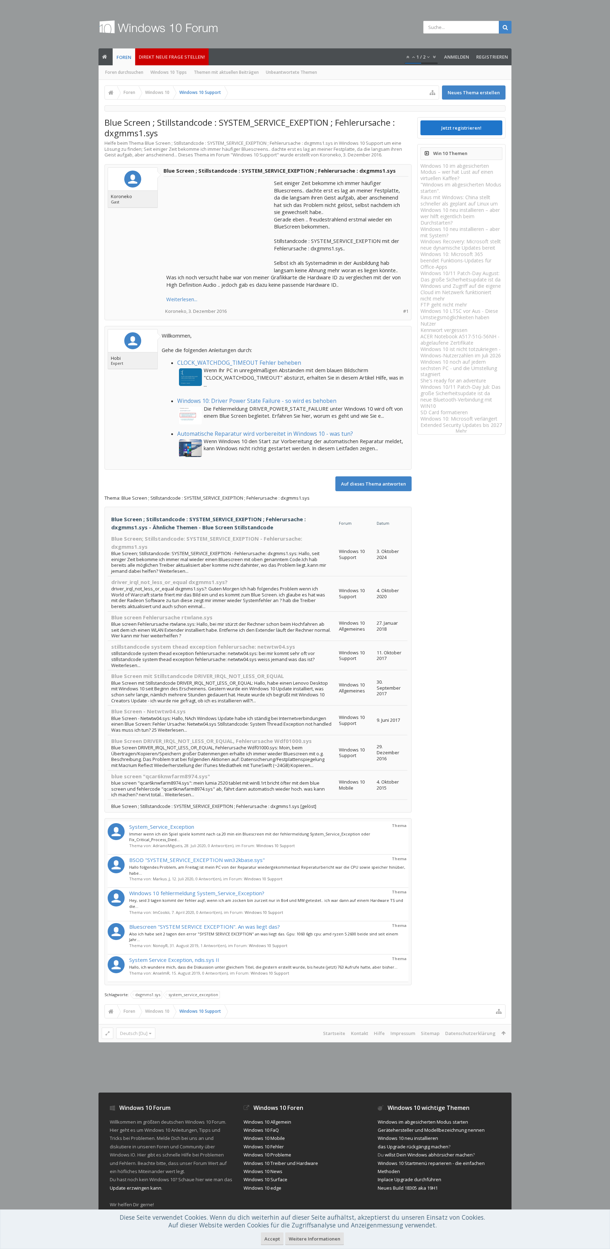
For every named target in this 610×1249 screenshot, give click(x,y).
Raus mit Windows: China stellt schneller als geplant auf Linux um (459, 200)
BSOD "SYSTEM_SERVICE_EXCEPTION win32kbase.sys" (197, 859)
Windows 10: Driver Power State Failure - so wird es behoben (256, 401)
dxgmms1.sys (147, 994)
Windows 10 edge (262, 1188)
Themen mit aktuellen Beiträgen (226, 72)
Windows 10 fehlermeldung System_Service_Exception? (196, 893)
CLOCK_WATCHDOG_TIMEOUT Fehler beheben (239, 363)
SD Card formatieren (444, 412)
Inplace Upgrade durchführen (409, 1179)
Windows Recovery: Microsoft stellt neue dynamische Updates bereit (460, 244)
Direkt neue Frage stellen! (172, 57)
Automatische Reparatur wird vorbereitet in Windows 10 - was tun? (265, 434)
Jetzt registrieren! (461, 128)
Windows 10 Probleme (267, 1155)
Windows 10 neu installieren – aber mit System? (460, 232)
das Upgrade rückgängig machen (413, 1146)
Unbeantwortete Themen (291, 72)
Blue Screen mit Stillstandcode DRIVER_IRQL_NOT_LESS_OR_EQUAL (197, 675)
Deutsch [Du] (134, 1033)
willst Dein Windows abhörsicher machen (429, 1155)
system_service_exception (193, 994)
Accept (272, 1239)
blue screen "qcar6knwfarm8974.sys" (160, 776)
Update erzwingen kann (135, 1188)
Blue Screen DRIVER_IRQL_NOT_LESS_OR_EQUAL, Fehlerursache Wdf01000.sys (211, 740)
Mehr (461, 431)
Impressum (402, 1033)
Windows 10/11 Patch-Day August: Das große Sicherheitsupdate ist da (460, 276)
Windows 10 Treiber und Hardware (281, 1163)
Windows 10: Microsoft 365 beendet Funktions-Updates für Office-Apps (455, 260)
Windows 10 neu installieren (408, 1138)
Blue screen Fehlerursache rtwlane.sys (162, 617)
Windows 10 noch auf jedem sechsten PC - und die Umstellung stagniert (458, 368)
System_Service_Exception (161, 826)
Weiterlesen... (181, 299)
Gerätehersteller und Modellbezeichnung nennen (431, 1130)
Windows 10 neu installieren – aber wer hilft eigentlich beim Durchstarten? (460, 216)
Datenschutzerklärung (470, 1033)
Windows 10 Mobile (264, 1138)
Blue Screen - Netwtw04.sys (148, 711)
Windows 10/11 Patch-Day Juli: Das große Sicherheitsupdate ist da (460, 390)
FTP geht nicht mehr (443, 304)
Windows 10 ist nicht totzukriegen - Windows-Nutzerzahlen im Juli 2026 (460, 352)
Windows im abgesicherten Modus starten (423, 1122)
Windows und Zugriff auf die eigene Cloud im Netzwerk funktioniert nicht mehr (460, 292)
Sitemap (430, 1033)
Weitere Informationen (314, 1239)
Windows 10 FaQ (261, 1130)
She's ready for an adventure (453, 380)
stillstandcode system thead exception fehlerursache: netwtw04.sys (203, 646)
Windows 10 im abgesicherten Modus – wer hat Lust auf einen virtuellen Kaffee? (456, 172)
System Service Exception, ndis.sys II (174, 959)
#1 (405, 311)
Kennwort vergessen (443, 330)
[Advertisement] (219, 223)
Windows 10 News (263, 1171)
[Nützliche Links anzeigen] (432, 92)
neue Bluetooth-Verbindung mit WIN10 (456, 402)
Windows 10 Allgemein (267, 1122)
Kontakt (359, 1033)
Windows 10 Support (255, 154)
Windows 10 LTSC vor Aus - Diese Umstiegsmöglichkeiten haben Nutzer (459, 317)
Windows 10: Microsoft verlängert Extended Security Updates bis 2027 (461, 421)
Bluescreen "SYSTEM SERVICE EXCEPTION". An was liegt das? (204, 926)
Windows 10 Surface (265, 1179)
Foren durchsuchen (124, 72)
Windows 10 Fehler (264, 1146)
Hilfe (379, 1033)
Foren (123, 57)
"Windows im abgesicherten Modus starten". (460, 187)
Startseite (334, 1033)
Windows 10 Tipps (168, 72)
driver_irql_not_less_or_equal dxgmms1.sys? (169, 581)
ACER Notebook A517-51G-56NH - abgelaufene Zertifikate (460, 339)
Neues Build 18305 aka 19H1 (408, 1188)
